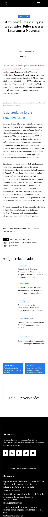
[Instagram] (12, 453)
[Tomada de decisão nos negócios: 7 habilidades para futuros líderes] (9, 340)
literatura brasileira (25, 239)
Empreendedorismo (26, 318)
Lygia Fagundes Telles (10, 246)
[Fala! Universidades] (16, 52)
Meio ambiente (24, 283)
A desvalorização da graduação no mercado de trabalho (13, 370)
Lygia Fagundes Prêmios (29, 243)
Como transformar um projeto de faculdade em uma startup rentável (31, 325)
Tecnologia (23, 265)
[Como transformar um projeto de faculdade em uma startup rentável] (9, 323)
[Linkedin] (19, 453)
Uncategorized (24, 301)
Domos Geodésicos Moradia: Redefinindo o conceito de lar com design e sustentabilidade (30, 290)
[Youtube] (33, 453)
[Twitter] (26, 453)
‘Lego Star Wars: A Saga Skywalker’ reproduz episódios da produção (34, 370)
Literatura (13, 239)
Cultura (24, 16)
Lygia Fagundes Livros (11, 243)
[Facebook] (5, 453)
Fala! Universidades (26, 52)
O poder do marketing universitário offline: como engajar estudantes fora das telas (31, 307)
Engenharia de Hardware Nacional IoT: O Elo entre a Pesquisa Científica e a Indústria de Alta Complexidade (23, 484)
